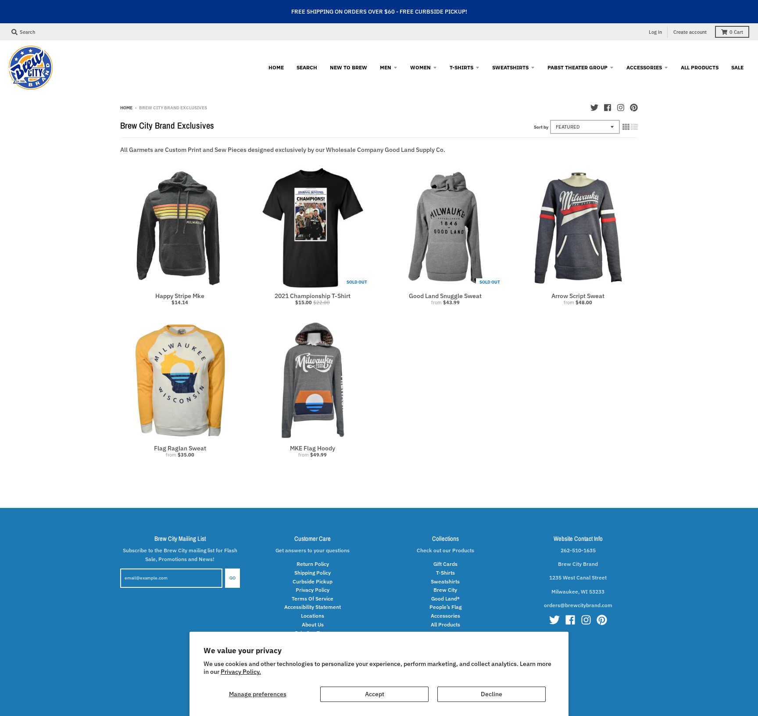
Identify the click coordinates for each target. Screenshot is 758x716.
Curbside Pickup (313, 581)
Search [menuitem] (307, 67)
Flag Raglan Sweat (180, 448)
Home (126, 108)
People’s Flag (445, 606)
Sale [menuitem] (737, 67)
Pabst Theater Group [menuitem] (577, 67)
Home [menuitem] (276, 67)
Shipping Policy (312, 572)
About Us (313, 624)
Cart (736, 32)
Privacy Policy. (241, 672)
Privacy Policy (312, 589)
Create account (690, 32)
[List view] (634, 127)
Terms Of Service (312, 598)
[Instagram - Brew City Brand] (621, 108)
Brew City (445, 589)
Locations (312, 615)
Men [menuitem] (385, 67)
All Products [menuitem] (700, 67)
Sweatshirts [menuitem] (510, 67)
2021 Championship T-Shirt (312, 296)
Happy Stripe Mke (179, 296)
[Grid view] (625, 127)
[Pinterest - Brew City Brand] (634, 108)
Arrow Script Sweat (577, 296)
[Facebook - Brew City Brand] (607, 108)
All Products (445, 624)
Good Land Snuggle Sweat (445, 296)
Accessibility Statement (312, 606)
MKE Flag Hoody (312, 448)
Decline (491, 694)
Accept (374, 694)
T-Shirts (445, 572)
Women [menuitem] (420, 67)
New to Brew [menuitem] (348, 67)
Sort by (541, 127)
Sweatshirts (445, 581)
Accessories (445, 615)
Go (232, 578)
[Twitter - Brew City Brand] (594, 108)
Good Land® (445, 598)
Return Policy (313, 563)
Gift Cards (445, 563)
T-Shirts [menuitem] (461, 67)
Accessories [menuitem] (644, 67)
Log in (655, 32)
